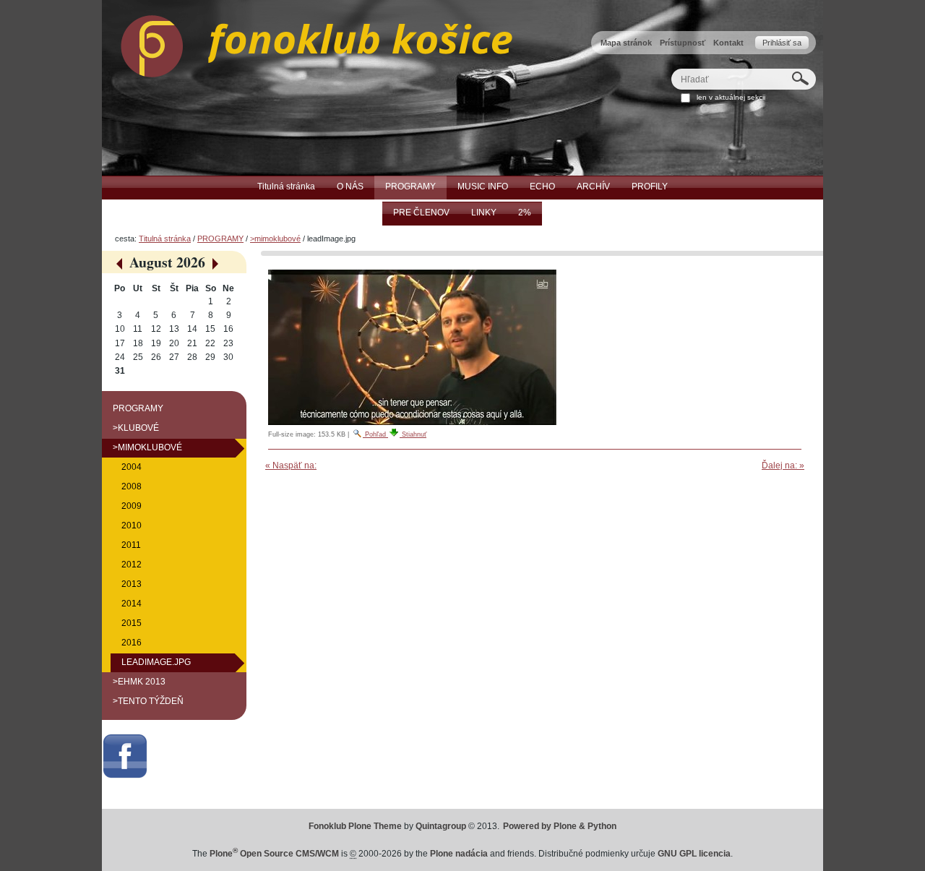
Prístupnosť (682, 42)
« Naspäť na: (291, 465)
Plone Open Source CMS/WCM (274, 854)
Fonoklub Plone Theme (355, 826)
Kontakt (728, 42)
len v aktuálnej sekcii (731, 97)
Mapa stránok (626, 42)
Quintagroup (441, 826)
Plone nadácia (459, 854)
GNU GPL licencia (694, 854)
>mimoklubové (275, 238)
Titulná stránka (165, 238)
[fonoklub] (307, 42)
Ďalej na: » (783, 465)
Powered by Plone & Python (559, 826)
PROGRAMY (220, 238)
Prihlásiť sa (781, 42)
